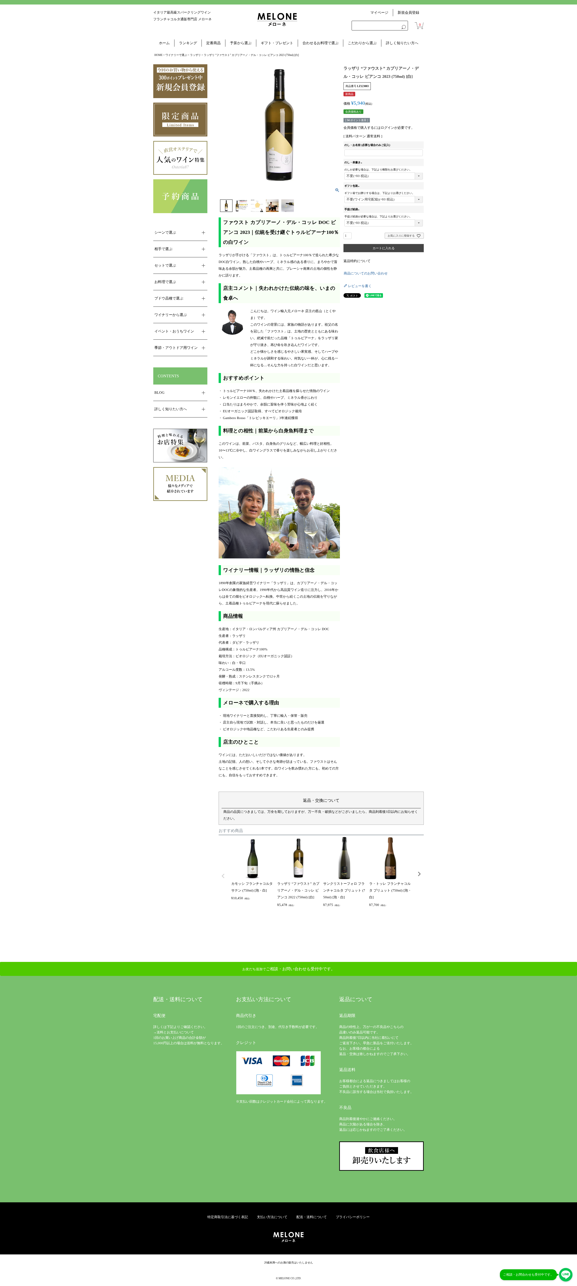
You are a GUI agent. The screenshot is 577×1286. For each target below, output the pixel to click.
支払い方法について (272, 1217)
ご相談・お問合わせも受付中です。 (528, 1274)
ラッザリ (195, 55)
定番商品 (213, 43)
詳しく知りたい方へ (402, 43)
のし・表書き (353, 162)
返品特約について (357, 261)
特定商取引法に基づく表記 (227, 1217)
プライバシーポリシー (353, 1217)
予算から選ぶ (241, 43)
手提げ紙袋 (352, 209)
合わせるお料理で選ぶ (320, 43)
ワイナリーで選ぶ (176, 55)
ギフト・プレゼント (277, 43)
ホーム (164, 43)
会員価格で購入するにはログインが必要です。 (378, 127)
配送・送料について (311, 1217)
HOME (158, 55)
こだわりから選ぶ (362, 43)
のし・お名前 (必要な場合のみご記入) (367, 145)
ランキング (188, 43)
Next (419, 873)
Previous (223, 875)
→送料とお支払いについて (173, 1032)
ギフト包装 (352, 185)
